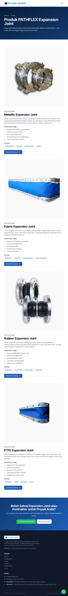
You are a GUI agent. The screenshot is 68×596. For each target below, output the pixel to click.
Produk (6, 561)
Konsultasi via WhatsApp (26, 521)
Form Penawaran (44, 521)
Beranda (6, 15)
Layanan (6, 563)
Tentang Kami (8, 559)
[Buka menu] (62, 3)
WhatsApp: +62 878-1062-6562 (15, 579)
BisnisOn (62, 593)
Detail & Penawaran (12, 152)
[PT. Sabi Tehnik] (15, 3)
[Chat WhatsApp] (63, 591)
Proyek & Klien (8, 566)
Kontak (6, 568)
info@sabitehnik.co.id (12, 576)
